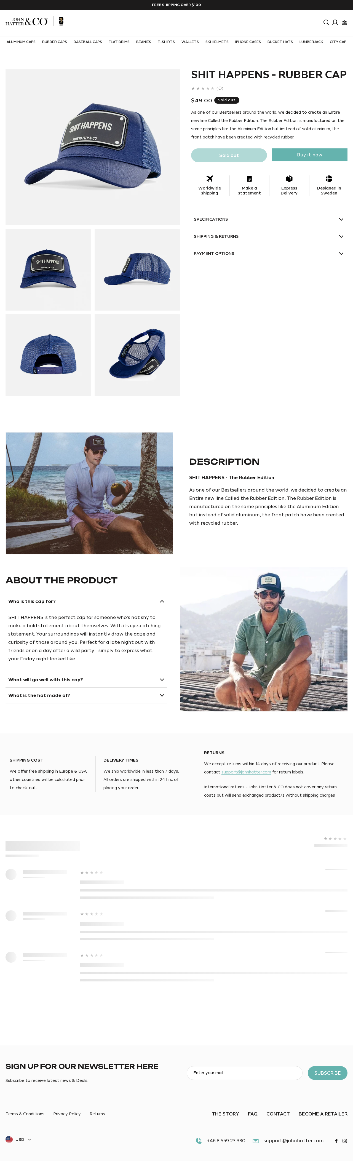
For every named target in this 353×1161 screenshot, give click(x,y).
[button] (326, 22)
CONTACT (278, 1114)
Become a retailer (323, 1114)
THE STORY (225, 1114)
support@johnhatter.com (246, 772)
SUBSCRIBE (327, 1073)
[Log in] (335, 22)
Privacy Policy (67, 1114)
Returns (97, 1114)
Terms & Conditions (25, 1114)
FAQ (253, 1114)
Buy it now (309, 155)
